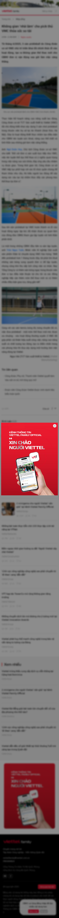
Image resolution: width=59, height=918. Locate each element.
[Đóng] (54, 426)
